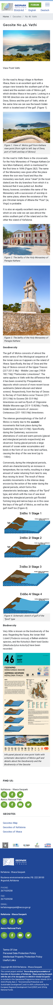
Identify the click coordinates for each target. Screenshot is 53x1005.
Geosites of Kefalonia (14, 827)
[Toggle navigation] (47, 4)
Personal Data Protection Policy (19, 953)
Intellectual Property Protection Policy (22, 956)
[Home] (13, 7)
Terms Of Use (10, 949)
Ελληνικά (19, 10)
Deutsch (45, 10)
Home (6, 16)
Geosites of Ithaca (12, 831)
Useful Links (9, 960)
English (32, 10)
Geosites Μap (10, 823)
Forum (35, 4)
